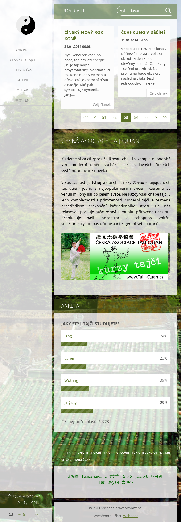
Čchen (69, 358)
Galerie (22, 80)
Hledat (168, 10)
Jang (68, 336)
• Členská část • (22, 70)
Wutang (71, 380)
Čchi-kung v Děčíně (143, 32)
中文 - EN (22, 100)
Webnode (130, 516)
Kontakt (22, 90)
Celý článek (102, 104)
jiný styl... (72, 402)
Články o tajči (22, 60)
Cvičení (22, 49)
